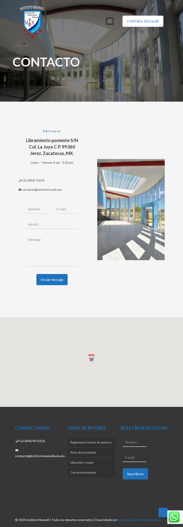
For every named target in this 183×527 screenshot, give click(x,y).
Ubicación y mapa (81, 462)
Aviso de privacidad (83, 452)
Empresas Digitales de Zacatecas (139, 520)
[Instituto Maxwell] (32, 21)
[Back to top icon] (163, 512)
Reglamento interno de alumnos (91, 442)
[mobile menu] (110, 21)
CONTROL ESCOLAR (143, 21)
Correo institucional (83, 472)
